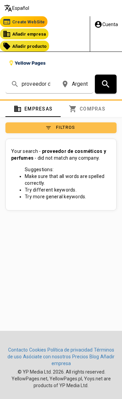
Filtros (60, 128)
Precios (80, 356)
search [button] (15, 84)
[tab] (33, 109)
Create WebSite (24, 22)
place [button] (65, 84)
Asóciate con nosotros (47, 356)
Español (16, 8)
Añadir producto (24, 46)
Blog (94, 356)
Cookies (37, 350)
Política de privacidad (70, 350)
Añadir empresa (24, 34)
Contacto (18, 350)
